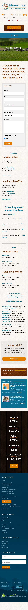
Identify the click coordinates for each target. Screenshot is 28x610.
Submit (8, 143)
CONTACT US (6, 501)
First (5, 96)
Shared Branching (6, 522)
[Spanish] (19, 20)
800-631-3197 (17, 219)
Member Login (13, 28)
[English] (11, 20)
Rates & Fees (5, 543)
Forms (3, 545)
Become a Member (6, 518)
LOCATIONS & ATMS (8, 373)
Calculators (5, 541)
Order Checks (5, 547)
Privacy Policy (17, 582)
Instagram (4, 532)
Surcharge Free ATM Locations (15, 295)
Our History (5, 524)
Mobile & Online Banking (8, 528)
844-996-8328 (11, 214)
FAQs (3, 520)
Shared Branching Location (15, 297)
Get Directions (6, 175)
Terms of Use (4, 582)
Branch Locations (15, 293)
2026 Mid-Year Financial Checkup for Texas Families (17, 397)
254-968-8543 (10, 191)
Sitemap (11, 582)
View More (19, 392)
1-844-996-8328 (13, 496)
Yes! (7, 138)
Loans (3, 526)
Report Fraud (5, 498)
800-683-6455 (11, 169)
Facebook (4, 530)
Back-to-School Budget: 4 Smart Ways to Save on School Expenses (18, 385)
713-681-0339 (10, 167)
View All (14, 465)
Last (5, 102)
